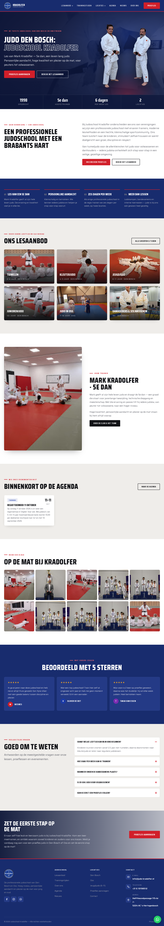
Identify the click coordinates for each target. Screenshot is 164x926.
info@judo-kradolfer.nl (143, 878)
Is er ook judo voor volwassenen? (93, 782)
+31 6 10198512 (139, 888)
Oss (92, 880)
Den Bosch (95, 875)
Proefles (151, 5)
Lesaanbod (66, 5)
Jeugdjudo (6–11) (97, 885)
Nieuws (123, 5)
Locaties (100, 5)
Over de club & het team (104, 423)
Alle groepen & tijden (145, 241)
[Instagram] (13, 899)
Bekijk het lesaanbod (53, 74)
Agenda (112, 5)
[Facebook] (6, 899)
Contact (94, 896)
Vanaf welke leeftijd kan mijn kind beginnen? (99, 742)
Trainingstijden (84, 5)
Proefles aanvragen (19, 74)
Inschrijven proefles (96, 162)
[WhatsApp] (20, 899)
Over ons (135, 5)
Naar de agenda (149, 486)
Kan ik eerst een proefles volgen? (93, 793)
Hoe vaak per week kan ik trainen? (94, 761)
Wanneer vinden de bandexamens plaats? (97, 772)
